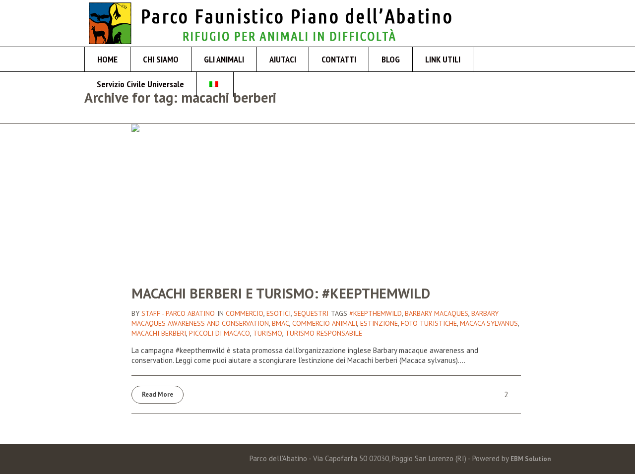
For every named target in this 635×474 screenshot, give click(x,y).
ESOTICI (278, 313)
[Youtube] (543, 22)
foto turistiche (429, 323)
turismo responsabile (323, 333)
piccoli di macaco (219, 333)
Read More (157, 394)
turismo (267, 333)
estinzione (379, 323)
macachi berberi (158, 333)
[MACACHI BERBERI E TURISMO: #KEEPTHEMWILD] (326, 198)
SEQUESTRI (311, 313)
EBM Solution (530, 459)
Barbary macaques (436, 313)
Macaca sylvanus (489, 323)
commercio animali (324, 323)
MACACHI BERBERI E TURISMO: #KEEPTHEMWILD (280, 293)
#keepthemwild (375, 313)
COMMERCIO (244, 313)
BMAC (280, 323)
